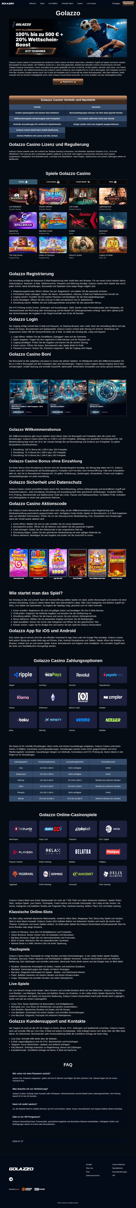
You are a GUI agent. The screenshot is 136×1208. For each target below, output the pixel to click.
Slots (111, 182)
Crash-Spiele (81, 182)
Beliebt (21, 182)
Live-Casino (51, 182)
